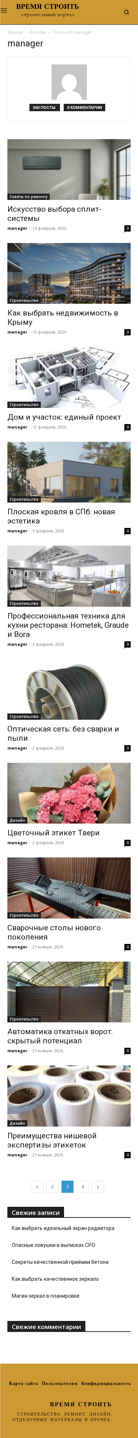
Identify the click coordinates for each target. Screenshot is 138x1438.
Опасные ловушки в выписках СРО (53, 1245)
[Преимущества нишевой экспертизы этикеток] (69, 1095)
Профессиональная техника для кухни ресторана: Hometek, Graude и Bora (68, 625)
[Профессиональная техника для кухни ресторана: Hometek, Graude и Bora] (69, 576)
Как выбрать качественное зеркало (55, 1279)
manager (17, 228)
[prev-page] (37, 1187)
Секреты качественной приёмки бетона (60, 1262)
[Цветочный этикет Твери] (69, 793)
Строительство (24, 300)
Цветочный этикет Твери (53, 832)
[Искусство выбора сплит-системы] (69, 169)
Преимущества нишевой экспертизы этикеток (52, 1140)
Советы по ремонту (28, 196)
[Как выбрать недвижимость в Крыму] (69, 273)
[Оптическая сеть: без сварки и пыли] (69, 689)
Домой (15, 32)
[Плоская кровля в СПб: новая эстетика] (69, 472)
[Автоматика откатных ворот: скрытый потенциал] (69, 992)
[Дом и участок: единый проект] (69, 377)
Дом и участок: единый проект (64, 417)
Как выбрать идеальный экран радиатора (63, 1228)
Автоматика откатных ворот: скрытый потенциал (60, 1036)
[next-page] (98, 1187)
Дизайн (17, 820)
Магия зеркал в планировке (45, 1296)
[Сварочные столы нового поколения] (69, 887)
